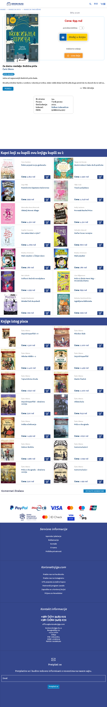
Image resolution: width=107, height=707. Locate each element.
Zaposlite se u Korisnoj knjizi (53, 589)
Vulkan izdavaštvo (60, 107)
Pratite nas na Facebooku (53, 574)
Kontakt (53, 544)
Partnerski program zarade (53, 586)
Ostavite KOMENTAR (94, 491)
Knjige (3, 9)
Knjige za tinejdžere (32, 9)
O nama (53, 548)
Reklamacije (53, 540)
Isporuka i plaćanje (53, 536)
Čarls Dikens (8, 69)
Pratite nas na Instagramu (53, 578)
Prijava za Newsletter (53, 593)
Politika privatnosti (53, 551)
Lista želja (75, 55)
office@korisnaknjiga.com (53, 624)
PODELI (8, 89)
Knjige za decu (15, 9)
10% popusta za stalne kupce (54, 582)
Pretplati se (53, 686)
